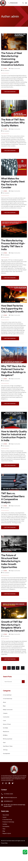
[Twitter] (12, 783)
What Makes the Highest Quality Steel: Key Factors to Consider (13, 183)
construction (6, 717)
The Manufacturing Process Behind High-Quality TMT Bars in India (13, 245)
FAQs (4, 828)
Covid (4, 720)
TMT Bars (5, 749)
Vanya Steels (6, 815)
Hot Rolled (5, 727)
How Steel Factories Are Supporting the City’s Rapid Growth (12, 308)
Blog (4, 831)
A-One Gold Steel (7, 695)
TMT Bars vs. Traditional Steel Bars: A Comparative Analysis (13, 498)
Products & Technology (8, 821)
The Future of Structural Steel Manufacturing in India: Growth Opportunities (10, 561)
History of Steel (7, 724)
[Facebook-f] (2, 783)
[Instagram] (6, 783)
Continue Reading (10, 91)
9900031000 (13, 3)
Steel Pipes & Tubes (7, 746)
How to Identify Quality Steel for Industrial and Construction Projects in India (14, 436)
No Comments (6, 70)
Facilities (5, 824)
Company (5, 713)
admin (5, 68)
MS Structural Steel (7, 738)
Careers (4, 817)
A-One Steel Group (7, 698)
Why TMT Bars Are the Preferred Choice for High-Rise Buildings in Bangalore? (13, 371)
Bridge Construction (15, 68)
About (4, 702)
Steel (4, 742)
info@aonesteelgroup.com (10, 797)
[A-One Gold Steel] (2, 3)
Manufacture (6, 731)
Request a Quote (7, 833)
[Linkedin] (9, 783)
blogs (4, 706)
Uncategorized (6, 753)
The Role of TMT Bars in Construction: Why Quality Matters (13, 122)
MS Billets (5, 735)
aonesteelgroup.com (8, 801)
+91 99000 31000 (8, 793)
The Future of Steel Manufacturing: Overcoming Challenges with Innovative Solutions (12, 59)
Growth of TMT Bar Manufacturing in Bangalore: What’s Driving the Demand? (13, 626)
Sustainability (6, 826)
